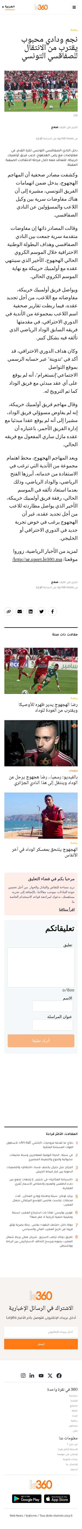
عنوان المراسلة (59, 1016)
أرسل (41, 1344)
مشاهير (73, 1425)
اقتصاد (74, 1400)
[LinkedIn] (32, 1375)
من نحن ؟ (72, 1444)
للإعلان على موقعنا (67, 1454)
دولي (75, 1430)
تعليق (67, 945)
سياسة (73, 1395)
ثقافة (75, 1410)
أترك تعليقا (41, 1040)
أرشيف (74, 1469)
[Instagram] (23, 1375)
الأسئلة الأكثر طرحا (68, 1449)
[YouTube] (41, 1375)
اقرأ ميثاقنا (67, 909)
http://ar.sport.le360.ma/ (37, 559)
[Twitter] (50, 1375)
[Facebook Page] (59, 1375)
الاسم (67, 998)
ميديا (75, 1415)
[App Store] (57, 1498)
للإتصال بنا (72, 1464)
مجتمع (74, 1405)
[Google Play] (27, 1498)
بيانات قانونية (70, 1459)
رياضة (74, 29)
